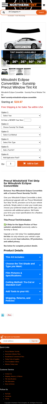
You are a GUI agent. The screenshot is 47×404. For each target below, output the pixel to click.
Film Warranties (10, 381)
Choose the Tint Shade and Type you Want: (20, 265)
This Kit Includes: (15, 257)
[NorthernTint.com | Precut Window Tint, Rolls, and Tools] (23, 5)
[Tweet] (2, 316)
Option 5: (5, 147)
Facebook (8, 396)
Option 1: (5, 112)
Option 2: (5, 124)
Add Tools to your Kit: (17, 291)
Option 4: (5, 139)
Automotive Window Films (13, 354)
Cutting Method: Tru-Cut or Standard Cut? (20, 283)
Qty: (3, 164)
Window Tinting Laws (11, 364)
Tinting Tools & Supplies (12, 359)
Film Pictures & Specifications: (14, 274)
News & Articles (10, 384)
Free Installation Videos (12, 361)
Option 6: (5, 154)
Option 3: (5, 131)
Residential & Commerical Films (14, 356)
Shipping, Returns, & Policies (13, 376)
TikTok (7, 399)
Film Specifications (10, 379)
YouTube (7, 393)
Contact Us (8, 374)
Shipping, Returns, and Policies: (18, 299)
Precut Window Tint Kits (12, 351)
